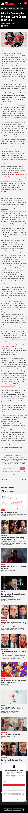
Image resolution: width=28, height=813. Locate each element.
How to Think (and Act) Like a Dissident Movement (13, 567)
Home (2, 8)
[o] (14, 526)
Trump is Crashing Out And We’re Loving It (13, 624)
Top (3, 491)
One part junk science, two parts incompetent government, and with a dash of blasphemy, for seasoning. (13, 710)
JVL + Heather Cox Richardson (10, 734)
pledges (18, 207)
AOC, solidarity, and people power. (8, 570)
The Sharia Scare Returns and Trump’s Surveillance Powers (13, 595)
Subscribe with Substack (15, 790)
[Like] (7, 809)
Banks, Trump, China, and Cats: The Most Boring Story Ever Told (14, 681)
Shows (18, 8)
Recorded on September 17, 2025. (8, 736)
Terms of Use (21, 793)
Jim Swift (3, 600)
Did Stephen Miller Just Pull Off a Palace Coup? (13, 652)
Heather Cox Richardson (15, 738)
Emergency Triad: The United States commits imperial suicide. (14, 514)
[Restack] (17, 809)
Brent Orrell (6, 25)
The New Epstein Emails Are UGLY (11, 760)
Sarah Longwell (5, 629)
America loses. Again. (5, 684)
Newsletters (12, 8)
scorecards (4, 209)
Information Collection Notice (18, 794)
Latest (6, 491)
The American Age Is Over (9, 512)
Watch (6, 8)
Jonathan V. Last (5, 515)
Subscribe (14, 785)
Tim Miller (4, 544)
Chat (22, 8)
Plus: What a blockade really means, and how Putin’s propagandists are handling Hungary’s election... (12, 598)
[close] (24, 765)
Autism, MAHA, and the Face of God (12, 708)
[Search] (17, 491)
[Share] (23, 809)
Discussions (12, 491)
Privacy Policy (15, 795)
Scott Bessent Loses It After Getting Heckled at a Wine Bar (12, 538)
